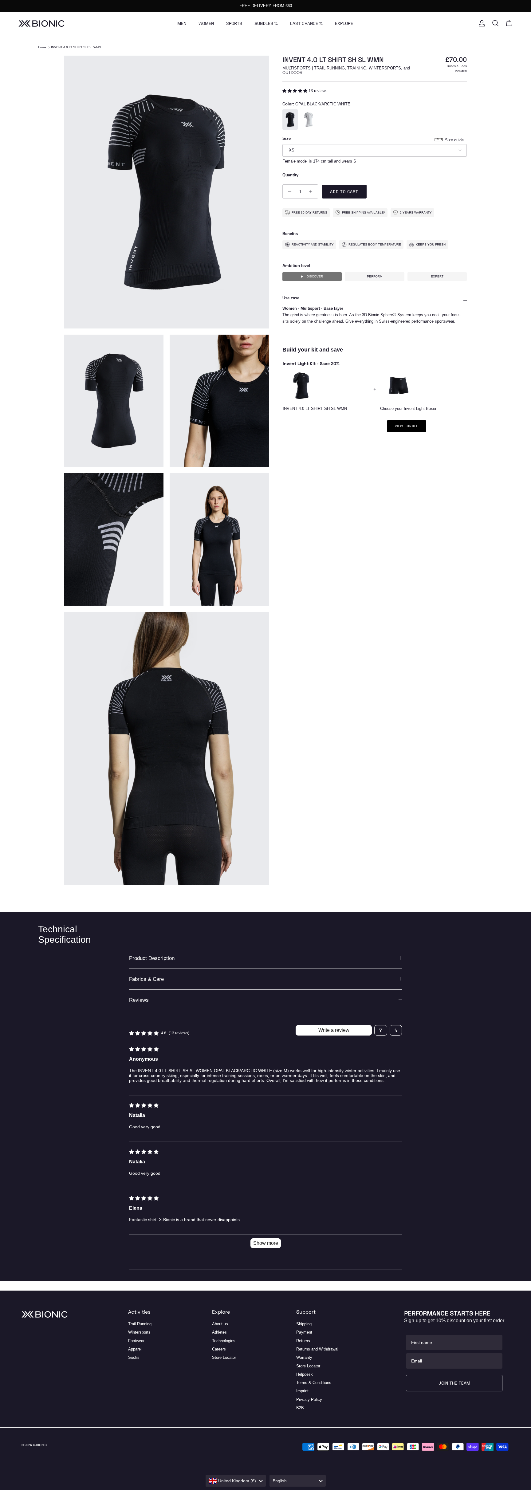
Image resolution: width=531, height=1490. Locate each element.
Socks (134, 1357)
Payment (304, 1332)
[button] (295, 90)
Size (286, 138)
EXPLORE (344, 23)
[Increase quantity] (312, 191)
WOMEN (206, 23)
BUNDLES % (266, 23)
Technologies (223, 1341)
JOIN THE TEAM (454, 1383)
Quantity (290, 175)
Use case (290, 298)
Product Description (152, 958)
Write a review (333, 1030)
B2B (300, 1407)
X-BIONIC (40, 1445)
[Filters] (380, 1030)
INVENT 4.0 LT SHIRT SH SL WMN (76, 47)
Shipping (304, 1324)
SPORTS (234, 23)
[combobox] (235, 1481)
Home (42, 47)
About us (220, 1324)
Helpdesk (304, 1374)
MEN (181, 23)
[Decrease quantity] (288, 191)
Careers (219, 1349)
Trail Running (139, 1324)
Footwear (136, 1341)
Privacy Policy (309, 1399)
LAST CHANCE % (306, 23)
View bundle (406, 426)
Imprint (302, 1391)
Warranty (304, 1357)
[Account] (481, 23)
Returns (303, 1341)
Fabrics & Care (146, 979)
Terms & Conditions (313, 1382)
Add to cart (344, 191)
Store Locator (224, 1357)
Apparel (135, 1349)
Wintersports (139, 1332)
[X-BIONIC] (41, 23)
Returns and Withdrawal (317, 1349)
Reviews (139, 1000)
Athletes (219, 1332)
